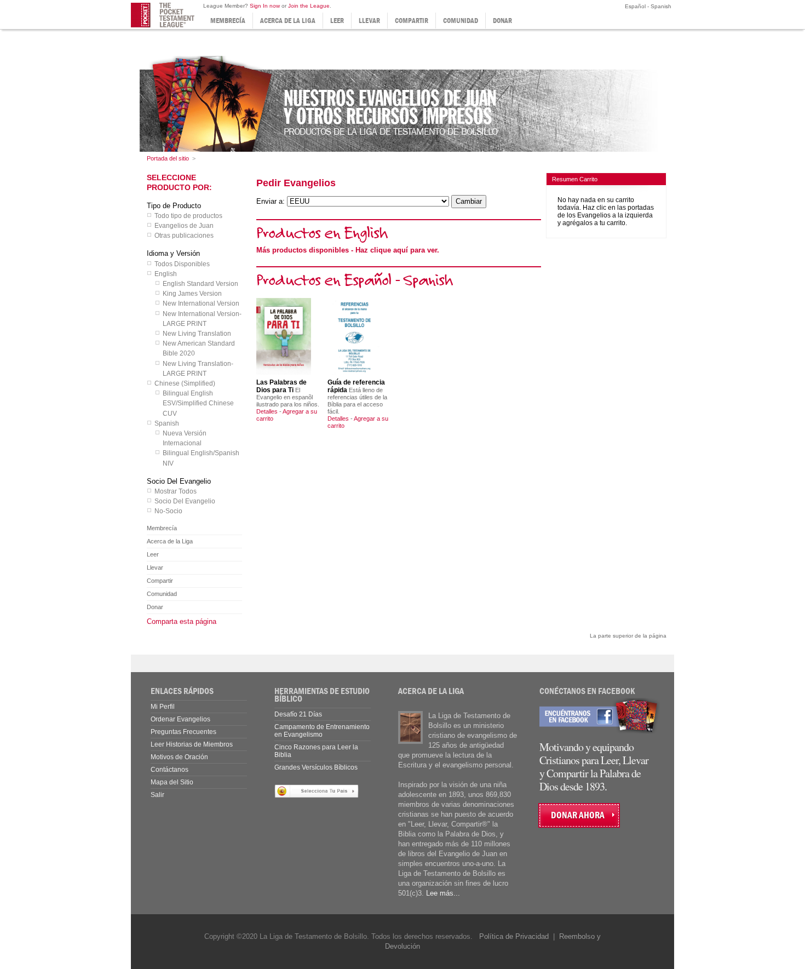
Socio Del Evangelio (184, 501)
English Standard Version (200, 284)
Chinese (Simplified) (184, 383)
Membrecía (227, 20)
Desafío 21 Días (298, 714)
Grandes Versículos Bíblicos (316, 767)
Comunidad (460, 20)
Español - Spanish (647, 6)
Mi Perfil (163, 706)
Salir (157, 795)
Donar (502, 20)
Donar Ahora (578, 815)
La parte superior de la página (628, 636)
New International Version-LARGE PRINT (202, 319)
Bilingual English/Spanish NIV (201, 458)
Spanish (166, 423)
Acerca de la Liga (287, 20)
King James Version (192, 293)
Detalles (267, 411)
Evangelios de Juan (184, 226)
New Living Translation (197, 333)
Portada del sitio (168, 158)
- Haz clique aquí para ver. (347, 250)
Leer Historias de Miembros (192, 744)
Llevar (369, 20)
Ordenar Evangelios (180, 719)
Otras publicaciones (184, 235)
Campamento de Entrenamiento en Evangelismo (322, 730)
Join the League (309, 6)
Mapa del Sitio (172, 782)
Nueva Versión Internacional (184, 438)
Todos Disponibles (182, 264)
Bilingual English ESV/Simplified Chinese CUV (198, 403)
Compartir (411, 20)
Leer (337, 20)
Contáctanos (169, 769)
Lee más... (443, 893)
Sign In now (265, 6)
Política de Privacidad (514, 936)
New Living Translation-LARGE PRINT (198, 368)
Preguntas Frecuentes (183, 732)
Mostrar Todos (175, 491)
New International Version (201, 303)
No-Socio (168, 511)
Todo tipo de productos (188, 216)
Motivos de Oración (179, 757)
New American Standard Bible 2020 (199, 348)
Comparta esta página (181, 621)
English (165, 274)
